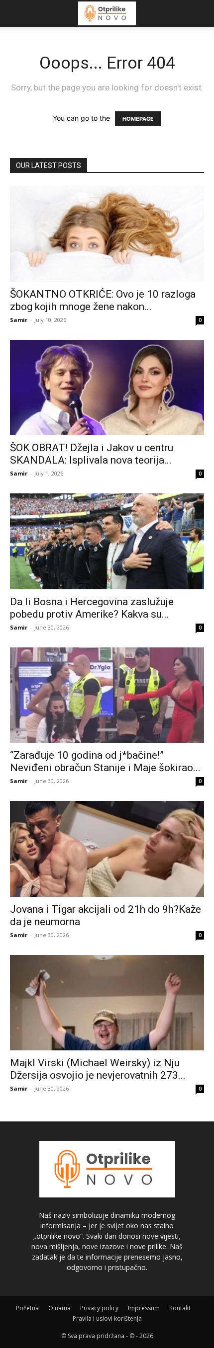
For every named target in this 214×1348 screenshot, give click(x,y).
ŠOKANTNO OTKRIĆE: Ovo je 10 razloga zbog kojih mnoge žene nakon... (103, 300)
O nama (59, 1308)
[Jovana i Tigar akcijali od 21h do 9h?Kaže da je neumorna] (107, 849)
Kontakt (180, 1308)
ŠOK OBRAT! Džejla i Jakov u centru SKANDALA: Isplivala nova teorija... (91, 454)
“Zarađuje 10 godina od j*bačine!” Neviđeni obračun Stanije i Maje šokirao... (105, 761)
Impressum (144, 1308)
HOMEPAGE (138, 118)
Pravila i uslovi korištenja (107, 1318)
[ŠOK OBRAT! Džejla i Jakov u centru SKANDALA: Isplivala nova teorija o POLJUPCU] (107, 388)
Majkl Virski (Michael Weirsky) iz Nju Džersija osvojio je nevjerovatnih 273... (98, 1069)
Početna (27, 1308)
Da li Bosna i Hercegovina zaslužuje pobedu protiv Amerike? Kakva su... (92, 608)
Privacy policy (99, 1308)
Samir (18, 319)
